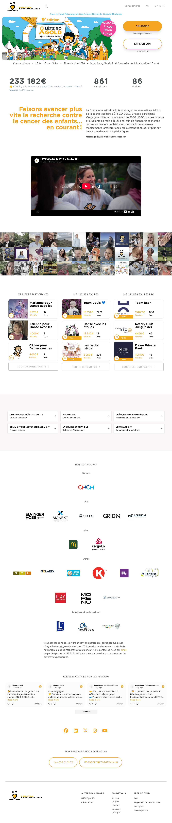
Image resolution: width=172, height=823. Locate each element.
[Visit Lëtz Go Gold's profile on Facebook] (9, 687)
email (123, 650)
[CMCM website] (86, 487)
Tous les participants (32, 366)
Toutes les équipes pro (137, 367)
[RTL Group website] (22, 573)
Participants (100, 86)
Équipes (136, 86)
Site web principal (116, 811)
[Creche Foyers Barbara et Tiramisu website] (111, 626)
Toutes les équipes (85, 367)
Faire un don (142, 44)
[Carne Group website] (86, 516)
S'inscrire (142, 26)
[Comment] (12, 704)
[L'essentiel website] (60, 626)
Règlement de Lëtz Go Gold (147, 802)
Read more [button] (12, 700)
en (147, 6)
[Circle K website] (99, 573)
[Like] (8, 704)
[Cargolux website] (99, 544)
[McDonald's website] (73, 544)
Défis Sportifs (88, 798)
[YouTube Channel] (105, 731)
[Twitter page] (85, 730)
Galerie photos (141, 810)
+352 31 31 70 (65, 762)
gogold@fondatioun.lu (102, 762)
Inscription (139, 806)
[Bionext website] (60, 516)
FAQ (136, 798)
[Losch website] (137, 516)
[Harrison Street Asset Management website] (111, 597)
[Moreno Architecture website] (86, 597)
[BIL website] (124, 573)
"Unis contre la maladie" (60, 86)
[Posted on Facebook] (40, 686)
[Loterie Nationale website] (73, 573)
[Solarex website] (48, 573)
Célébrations (87, 802)
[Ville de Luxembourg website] (86, 626)
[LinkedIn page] (75, 731)
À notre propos (115, 800)
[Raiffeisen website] (150, 573)
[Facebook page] (65, 731)
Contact (116, 805)
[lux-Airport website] (60, 597)
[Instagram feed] (95, 731)
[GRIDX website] (111, 516)
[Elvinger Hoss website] (35, 516)
